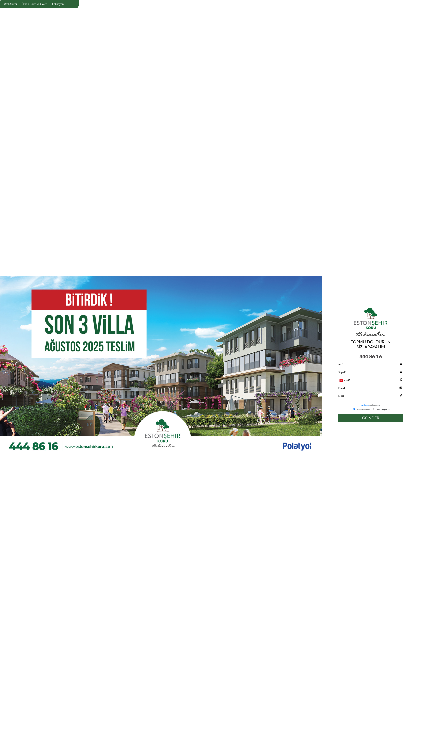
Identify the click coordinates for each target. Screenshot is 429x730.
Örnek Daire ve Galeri (34, 4)
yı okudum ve (370, 405)
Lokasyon (58, 4)
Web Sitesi (10, 4)
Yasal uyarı (365, 405)
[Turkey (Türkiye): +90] (342, 380)
